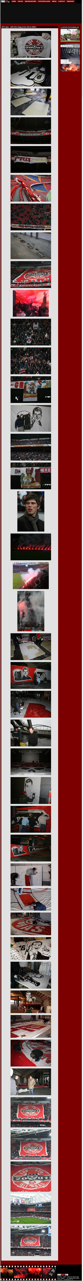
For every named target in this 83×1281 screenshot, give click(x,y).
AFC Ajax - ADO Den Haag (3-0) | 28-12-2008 (18, 27)
